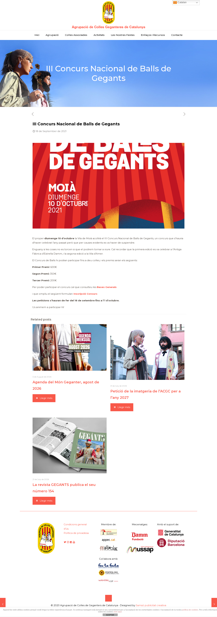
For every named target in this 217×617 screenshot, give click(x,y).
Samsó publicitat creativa (151, 605)
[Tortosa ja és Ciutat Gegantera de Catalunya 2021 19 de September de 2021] (214, 604)
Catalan (181, 2)
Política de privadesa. (76, 532)
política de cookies (190, 610)
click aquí (118, 612)
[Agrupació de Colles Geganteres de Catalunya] (108, 15)
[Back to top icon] (108, 598)
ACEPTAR (110, 615)
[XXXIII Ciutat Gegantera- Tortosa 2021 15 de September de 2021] (3, 604)
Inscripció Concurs (85, 293)
